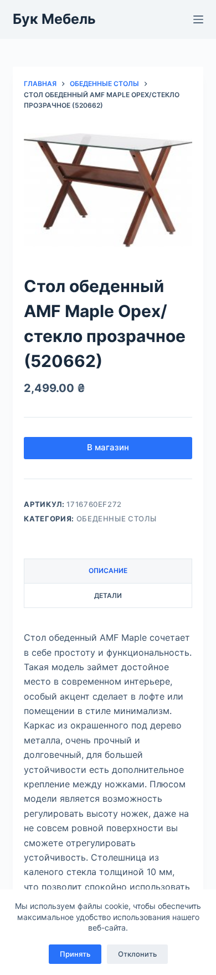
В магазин (108, 447)
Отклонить (137, 953)
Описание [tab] (108, 570)
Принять (75, 953)
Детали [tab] (108, 595)
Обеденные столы (116, 518)
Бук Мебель (54, 19)
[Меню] (198, 19)
